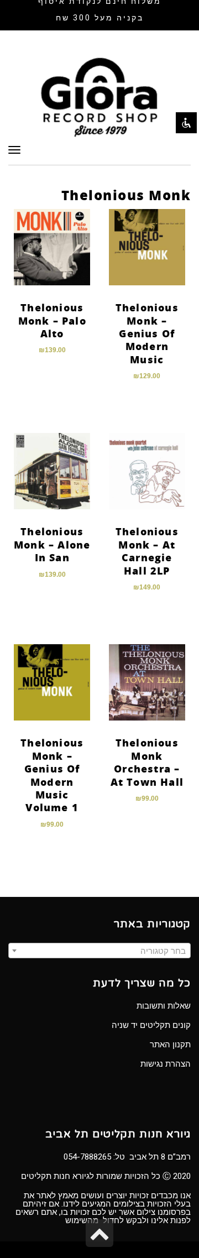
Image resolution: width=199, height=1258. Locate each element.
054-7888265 (87, 1157)
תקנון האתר (170, 1045)
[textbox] (99, 951)
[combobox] (99, 950)
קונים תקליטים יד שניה (151, 1025)
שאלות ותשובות (164, 1006)
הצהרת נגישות (165, 1064)
